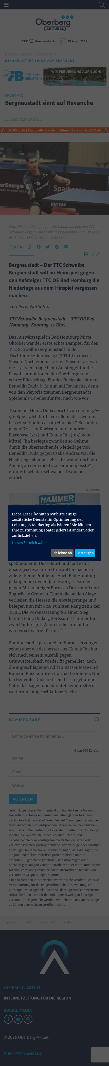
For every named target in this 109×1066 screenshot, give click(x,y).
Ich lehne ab (62, 553)
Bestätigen (85, 553)
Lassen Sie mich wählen (30, 542)
